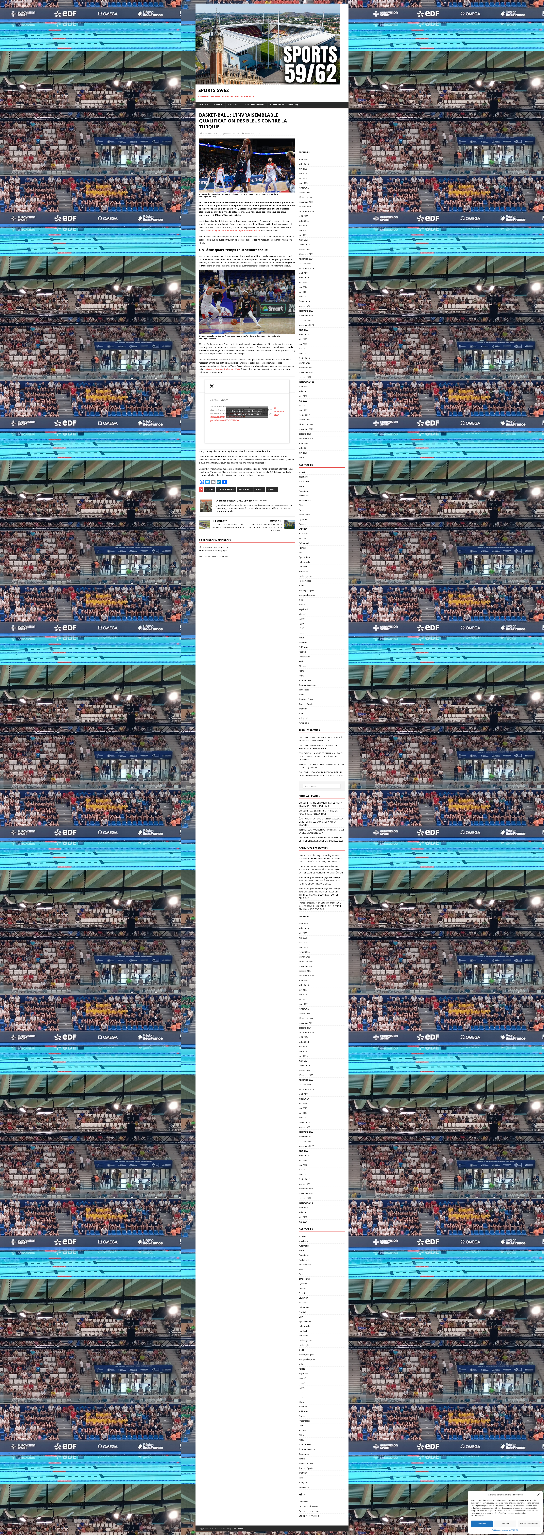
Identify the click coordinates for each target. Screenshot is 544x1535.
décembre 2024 (306, 254)
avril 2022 (303, 405)
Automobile (304, 481)
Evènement (304, 543)
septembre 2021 (306, 438)
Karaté (302, 604)
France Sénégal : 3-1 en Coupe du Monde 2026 (320, 902)
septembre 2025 (306, 211)
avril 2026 (303, 178)
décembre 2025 (306, 197)
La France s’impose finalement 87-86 (222, 369)
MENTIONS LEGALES (254, 104)
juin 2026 (303, 168)
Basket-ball (249, 133)
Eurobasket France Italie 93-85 (216, 547)
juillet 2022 (304, 391)
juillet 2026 (304, 164)
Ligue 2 (302, 623)
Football (302, 547)
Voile (301, 713)
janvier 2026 (304, 192)
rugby (301, 675)
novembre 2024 (306, 258)
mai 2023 (303, 344)
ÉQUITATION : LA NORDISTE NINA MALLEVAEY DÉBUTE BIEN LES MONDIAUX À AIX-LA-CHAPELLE (321, 756)
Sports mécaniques (307, 685)
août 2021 (303, 443)
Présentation (305, 656)
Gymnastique (305, 557)
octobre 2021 (305, 433)
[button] (538, 1494)
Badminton (304, 491)
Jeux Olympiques (306, 590)
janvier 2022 (304, 419)
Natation (303, 642)
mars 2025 (304, 239)
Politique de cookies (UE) (284, 104)
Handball (303, 566)
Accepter (482, 1523)
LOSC (301, 628)
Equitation (303, 533)
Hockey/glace (305, 580)
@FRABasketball (217, 416)
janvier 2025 (304, 249)
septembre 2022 (306, 381)
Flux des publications (308, 1506)
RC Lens (302, 666)
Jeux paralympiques (307, 595)
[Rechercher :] (322, 786)
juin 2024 (303, 282)
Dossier (302, 524)
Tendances (304, 689)
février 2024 (304, 301)
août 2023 (303, 329)
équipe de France (226, 489)
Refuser (505, 1523)
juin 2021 (303, 452)
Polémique (304, 647)
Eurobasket (244, 489)
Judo (301, 599)
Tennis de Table (306, 699)
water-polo (304, 723)
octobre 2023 (305, 320)
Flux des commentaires (309, 1511)
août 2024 (303, 273)
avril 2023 (303, 348)
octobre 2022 (305, 377)
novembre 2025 (306, 202)
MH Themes (238, 1528)
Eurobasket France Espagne (214, 550)
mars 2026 (304, 183)
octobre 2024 (305, 263)
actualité (303, 472)
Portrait (302, 651)
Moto (301, 637)
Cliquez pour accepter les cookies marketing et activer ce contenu (247, 412)
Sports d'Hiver (305, 680)
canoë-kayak (304, 514)
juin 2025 (303, 225)
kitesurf (302, 614)
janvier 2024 (304, 306)
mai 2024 (303, 287)
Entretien (303, 528)
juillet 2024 (304, 277)
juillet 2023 (304, 334)
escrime (302, 538)
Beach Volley (305, 500)
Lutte (301, 633)
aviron (301, 486)
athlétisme (303, 476)
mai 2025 (303, 230)
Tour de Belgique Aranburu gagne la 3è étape (319, 877)
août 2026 (303, 159)
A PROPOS (513, 1530)
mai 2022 (303, 400)
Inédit (301, 585)
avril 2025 (303, 235)
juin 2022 (303, 396)
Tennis (302, 694)
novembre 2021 (306, 429)
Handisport (304, 571)
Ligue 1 (302, 618)
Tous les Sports (306, 704)
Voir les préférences (528, 1523)
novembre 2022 (306, 372)
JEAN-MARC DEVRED (231, 133)
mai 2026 (303, 173)
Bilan (301, 505)
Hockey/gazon (305, 576)
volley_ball (303, 718)
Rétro (301, 670)
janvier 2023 (304, 362)
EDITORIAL (233, 104)
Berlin (209, 489)
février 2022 (304, 415)
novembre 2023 (306, 315)
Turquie (272, 489)
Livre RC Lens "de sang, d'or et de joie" (317, 855)
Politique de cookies (500, 1530)
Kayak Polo (304, 609)
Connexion (304, 1501)
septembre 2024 (306, 268)
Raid (301, 661)
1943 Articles (261, 500)
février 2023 (304, 358)
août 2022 (303, 386)
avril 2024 (303, 292)
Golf (301, 552)
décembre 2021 (306, 424)
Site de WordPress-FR (309, 1515)
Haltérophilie (304, 562)
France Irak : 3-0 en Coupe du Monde (316, 866)
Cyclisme (303, 519)
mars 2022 (304, 410)
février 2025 (304, 244)
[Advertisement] (322, 129)
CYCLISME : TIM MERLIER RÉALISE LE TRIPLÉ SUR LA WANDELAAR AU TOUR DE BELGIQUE (318, 894)
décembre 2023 (306, 310)
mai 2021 (303, 457)
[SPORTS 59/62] (268, 83)
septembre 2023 (306, 325)
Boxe (301, 510)
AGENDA (218, 104)
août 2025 (303, 216)
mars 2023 (304, 353)
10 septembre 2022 (211, 133)
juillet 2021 (304, 448)
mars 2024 (304, 296)
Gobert (259, 489)
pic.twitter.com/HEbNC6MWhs (224, 420)
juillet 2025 (304, 221)
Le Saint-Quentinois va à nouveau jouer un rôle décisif (233, 230)
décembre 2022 (306, 367)
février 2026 (304, 187)
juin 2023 (303, 339)
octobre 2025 (305, 206)
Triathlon (303, 708)
